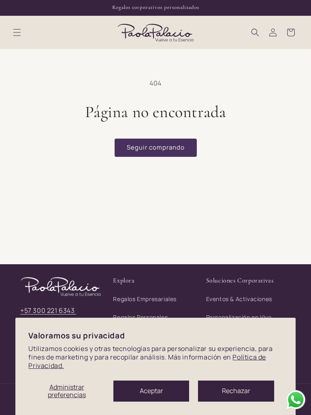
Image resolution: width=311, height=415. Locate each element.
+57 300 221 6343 (48, 310)
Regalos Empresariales (145, 299)
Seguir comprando (156, 147)
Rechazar (236, 390)
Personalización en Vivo (239, 317)
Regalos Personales (140, 317)
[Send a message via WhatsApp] (296, 400)
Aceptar (151, 390)
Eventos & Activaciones (239, 299)
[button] (17, 32)
